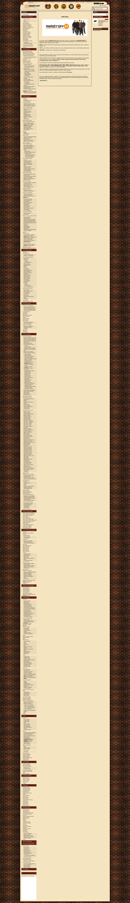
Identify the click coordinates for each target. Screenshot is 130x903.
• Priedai (25, 728)
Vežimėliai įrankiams (26, 493)
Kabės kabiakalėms (28, 262)
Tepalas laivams (26, 851)
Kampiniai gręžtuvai (27, 112)
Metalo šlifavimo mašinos (28, 128)
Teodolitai (24, 820)
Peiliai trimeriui (26, 556)
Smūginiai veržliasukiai (27, 36)
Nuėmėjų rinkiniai (27, 505)
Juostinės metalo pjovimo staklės (30, 176)
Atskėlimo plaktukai (27, 213)
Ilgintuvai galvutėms (28, 355)
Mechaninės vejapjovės (28, 575)
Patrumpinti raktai (27, 372)
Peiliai (24, 635)
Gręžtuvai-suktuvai (26, 18)
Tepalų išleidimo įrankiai (28, 459)
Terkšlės (26, 365)
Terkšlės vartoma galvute (29, 364)
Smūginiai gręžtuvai (26, 34)
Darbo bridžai (25, 804)
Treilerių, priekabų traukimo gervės (30, 478)
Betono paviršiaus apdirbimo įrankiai (29, 124)
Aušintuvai (25, 59)
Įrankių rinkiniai (26, 392)
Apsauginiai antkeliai (26, 788)
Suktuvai (25, 117)
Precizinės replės (27, 658)
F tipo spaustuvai (27, 670)
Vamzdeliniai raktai (27, 385)
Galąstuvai (25, 98)
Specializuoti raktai (27, 381)
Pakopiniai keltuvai (27, 482)
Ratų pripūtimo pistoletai (28, 270)
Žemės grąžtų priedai (27, 323)
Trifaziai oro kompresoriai (28, 254)
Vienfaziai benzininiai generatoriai (30, 309)
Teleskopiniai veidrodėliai (28, 633)
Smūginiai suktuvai (26, 35)
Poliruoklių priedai (27, 747)
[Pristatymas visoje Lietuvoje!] (27, 876)
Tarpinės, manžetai (26, 779)
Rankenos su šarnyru (28, 359)
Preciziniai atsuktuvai (27, 611)
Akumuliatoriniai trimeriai (28, 560)
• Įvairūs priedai (26, 750)
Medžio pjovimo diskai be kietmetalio (28, 739)
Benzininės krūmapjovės (28, 540)
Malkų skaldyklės (26, 546)
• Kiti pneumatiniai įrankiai (28, 286)
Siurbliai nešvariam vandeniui (29, 565)
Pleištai (25, 650)
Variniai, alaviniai (26, 652)
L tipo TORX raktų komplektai (29, 607)
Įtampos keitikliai (26, 489)
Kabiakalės (26, 259)
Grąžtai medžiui (26, 720)
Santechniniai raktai (27, 662)
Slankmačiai (25, 829)
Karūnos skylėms (27, 725)
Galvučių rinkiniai (27, 346)
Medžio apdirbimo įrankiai (27, 158)
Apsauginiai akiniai (26, 787)
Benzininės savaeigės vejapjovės (30, 571)
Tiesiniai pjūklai (25, 39)
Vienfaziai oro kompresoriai (28, 255)
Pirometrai (25, 815)
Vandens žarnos (27, 567)
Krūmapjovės (25, 312)
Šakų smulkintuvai (26, 316)
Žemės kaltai (25, 332)
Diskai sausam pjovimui (29, 155)
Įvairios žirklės (26, 694)
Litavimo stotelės (26, 233)
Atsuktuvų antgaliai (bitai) (27, 618)
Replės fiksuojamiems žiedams (29, 659)
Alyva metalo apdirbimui (28, 852)
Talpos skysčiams (27, 405)
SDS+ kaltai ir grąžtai (27, 727)
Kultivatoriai (25, 313)
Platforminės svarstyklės (28, 835)
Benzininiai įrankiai (27, 303)
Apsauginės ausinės (26, 789)
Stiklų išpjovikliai (26, 277)
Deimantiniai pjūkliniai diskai (29, 733)
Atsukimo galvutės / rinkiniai (29, 344)
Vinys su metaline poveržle (29, 706)
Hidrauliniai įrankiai (26, 480)
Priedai (25, 149)
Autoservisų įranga (27, 334)
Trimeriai (24, 47)
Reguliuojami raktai (27, 379)
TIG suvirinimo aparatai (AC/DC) (29, 54)
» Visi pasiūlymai (104, 27)
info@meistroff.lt (66, 77)
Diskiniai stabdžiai (27, 417)
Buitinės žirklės (26, 692)
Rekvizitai (82, 2)
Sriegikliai (25, 682)
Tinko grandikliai (26, 129)
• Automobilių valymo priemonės (28, 521)
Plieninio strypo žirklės (28, 137)
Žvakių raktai (26, 470)
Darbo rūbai (25, 785)
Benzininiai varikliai (27, 768)
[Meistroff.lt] (32, 6)
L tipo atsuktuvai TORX (28, 606)
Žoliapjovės (26, 328)
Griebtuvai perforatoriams (27, 771)
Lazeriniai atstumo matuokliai (28, 812)
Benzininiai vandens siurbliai (29, 563)
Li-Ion (25, 20)
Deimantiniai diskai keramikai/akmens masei (28, 738)
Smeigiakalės (26, 273)
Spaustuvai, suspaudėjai (28, 671)
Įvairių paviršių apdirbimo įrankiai (29, 121)
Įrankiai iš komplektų (27, 428)
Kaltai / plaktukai (26, 263)
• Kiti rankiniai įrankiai (26, 696)
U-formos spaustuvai (27, 672)
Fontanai (24, 534)
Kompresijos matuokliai (28, 435)
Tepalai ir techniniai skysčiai (28, 843)
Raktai (25, 350)
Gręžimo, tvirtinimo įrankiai (27, 107)
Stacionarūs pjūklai (27, 205)
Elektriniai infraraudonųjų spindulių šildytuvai (29, 594)
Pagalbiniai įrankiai (27, 443)
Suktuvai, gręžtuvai (27, 278)
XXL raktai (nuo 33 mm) (28, 388)
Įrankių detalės (26, 761)
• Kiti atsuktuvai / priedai (28, 616)
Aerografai (25, 252)
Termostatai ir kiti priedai (27, 593)
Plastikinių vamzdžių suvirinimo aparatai (29, 244)
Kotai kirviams (26, 644)
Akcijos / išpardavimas (27, 841)
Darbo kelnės (25, 796)
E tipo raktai (26, 369)
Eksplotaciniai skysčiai (27, 859)
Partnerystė (88, 2)
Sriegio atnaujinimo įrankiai (28, 684)
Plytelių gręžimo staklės (28, 147)
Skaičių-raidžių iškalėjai (28, 448)
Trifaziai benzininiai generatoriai (29, 306)
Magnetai (25, 631)
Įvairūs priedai (26, 629)
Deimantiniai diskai (27, 153)
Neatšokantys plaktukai (28, 646)
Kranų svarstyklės (27, 834)
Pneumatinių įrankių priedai (28, 288)
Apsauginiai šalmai (26, 790)
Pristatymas (52, 2)
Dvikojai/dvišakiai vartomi (28, 503)
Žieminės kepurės (26, 805)
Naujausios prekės (98, 29)
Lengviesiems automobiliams (29, 855)
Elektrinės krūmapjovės (28, 541)
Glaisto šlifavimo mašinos (28, 125)
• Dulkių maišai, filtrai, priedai (28, 524)
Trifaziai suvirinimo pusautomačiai (30, 92)
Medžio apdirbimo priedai (27, 757)
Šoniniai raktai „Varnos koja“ (29, 383)
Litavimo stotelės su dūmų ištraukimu (28, 235)
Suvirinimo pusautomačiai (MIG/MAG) (27, 90)
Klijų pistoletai (25, 29)
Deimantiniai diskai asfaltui (30, 154)
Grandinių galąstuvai (27, 100)
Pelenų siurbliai (25, 523)
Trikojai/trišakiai (26, 506)
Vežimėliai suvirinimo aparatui (29, 86)
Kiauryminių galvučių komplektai (29, 390)
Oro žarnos (26, 294)
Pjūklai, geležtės (26, 736)
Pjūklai (24, 638)
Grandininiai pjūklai (26, 311)
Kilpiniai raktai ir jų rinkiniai (29, 370)
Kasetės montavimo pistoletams (29, 710)
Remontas (71, 2)
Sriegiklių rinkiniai (27, 683)
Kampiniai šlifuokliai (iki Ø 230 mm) (30, 222)
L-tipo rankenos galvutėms (29, 356)
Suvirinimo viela (26, 68)
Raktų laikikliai (26, 378)
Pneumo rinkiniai (27, 269)
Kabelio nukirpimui (27, 693)
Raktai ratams (26, 445)
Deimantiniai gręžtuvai (28, 108)
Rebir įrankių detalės (26, 765)
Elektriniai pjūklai (27, 537)
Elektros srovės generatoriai (28, 305)
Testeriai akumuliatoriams (28, 406)
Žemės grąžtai (25, 320)
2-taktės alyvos (26, 847)
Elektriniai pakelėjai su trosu (29, 475)
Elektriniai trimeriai (27, 554)
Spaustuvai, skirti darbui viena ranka (29, 675)
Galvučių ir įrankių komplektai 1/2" (29, 348)
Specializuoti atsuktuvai (28, 614)
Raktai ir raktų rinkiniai (27, 336)
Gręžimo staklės (27, 175)
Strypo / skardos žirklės (27, 37)
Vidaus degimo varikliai (27, 766)
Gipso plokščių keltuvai (27, 623)
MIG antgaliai (26, 81)
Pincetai (24, 713)
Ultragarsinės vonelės (27, 522)
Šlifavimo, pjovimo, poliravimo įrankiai (29, 215)
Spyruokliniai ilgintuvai (28, 363)
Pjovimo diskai (26, 295)
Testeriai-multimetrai (26, 821)
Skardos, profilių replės (28, 663)
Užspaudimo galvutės (27, 754)
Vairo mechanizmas (27, 463)
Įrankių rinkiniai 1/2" (27, 394)
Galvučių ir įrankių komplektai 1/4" (30, 338)
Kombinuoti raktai (27, 371)
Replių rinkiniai (26, 660)
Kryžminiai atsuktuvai (27, 604)
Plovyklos (24, 583)
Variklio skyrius (26, 465)
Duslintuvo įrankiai (27, 419)
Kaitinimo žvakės (27, 433)
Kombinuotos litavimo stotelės (29, 234)
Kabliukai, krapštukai (26, 699)
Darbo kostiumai (26, 797)
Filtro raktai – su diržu (28, 424)
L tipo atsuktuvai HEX (27, 605)
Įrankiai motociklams (27, 430)
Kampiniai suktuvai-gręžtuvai (28, 27)
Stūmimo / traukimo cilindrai (29, 486)
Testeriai (24, 824)
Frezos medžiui (26, 719)
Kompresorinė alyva (27, 850)
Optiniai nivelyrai (26, 810)
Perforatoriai (25, 30)
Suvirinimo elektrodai (27, 64)
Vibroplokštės (25, 329)
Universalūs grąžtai (27, 729)
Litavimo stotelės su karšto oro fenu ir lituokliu (29, 240)
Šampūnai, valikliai (27, 867)
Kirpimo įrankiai (25, 135)
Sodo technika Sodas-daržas (29, 529)
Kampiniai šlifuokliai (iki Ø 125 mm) (30, 221)
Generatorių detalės (26, 763)
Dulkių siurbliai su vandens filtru (28, 514)
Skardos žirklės (26, 138)
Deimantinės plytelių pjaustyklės (29, 219)
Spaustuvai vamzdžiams (28, 676)
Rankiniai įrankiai (26, 597)
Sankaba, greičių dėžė (28, 447)
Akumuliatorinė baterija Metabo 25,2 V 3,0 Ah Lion (103, 21)
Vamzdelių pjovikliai (27, 499)
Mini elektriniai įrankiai (27, 181)
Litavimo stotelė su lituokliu (28, 238)
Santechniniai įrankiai (26, 242)
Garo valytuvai (25, 516)
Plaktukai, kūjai (25, 639)
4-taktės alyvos (26, 848)
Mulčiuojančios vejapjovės (28, 326)
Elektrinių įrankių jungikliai (27, 770)
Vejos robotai (26, 578)
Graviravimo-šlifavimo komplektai (30, 182)
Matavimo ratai (25, 818)
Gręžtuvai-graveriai (27, 183)
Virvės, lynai (25, 782)
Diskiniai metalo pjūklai (28, 200)
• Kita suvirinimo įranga (27, 58)
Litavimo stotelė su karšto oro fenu (30, 236)
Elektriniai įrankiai (26, 96)
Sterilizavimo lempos (26, 595)
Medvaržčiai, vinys (26, 777)
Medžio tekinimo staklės (28, 163)
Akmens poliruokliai (27, 217)
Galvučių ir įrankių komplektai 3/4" (30, 340)
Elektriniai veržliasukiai (27, 509)
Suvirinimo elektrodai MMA (29, 65)
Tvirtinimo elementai (27, 775)
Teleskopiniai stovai (26, 811)
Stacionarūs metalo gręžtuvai (29, 178)
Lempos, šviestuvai (26, 142)
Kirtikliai (25, 643)
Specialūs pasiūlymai (98, 16)
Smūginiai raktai (27, 380)
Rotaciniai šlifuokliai (27, 271)
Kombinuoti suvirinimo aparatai (28, 53)
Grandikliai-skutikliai (27, 127)
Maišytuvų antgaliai (26, 755)
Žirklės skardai (26, 695)
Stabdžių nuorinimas (27, 454)
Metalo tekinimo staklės (28, 177)
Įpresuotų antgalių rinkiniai (28, 620)
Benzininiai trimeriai (27, 553)
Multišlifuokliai (26, 228)
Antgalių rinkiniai (26, 619)
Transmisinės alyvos (27, 856)
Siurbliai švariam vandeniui (28, 566)
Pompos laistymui (27, 564)
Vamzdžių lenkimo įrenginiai (29, 245)
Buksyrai (25, 400)
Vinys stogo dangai (27, 708)
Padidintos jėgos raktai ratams (29, 442)
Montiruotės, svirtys (27, 438)
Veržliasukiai (26, 281)
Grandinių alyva (26, 849)
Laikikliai (25, 681)
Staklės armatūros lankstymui (28, 689)
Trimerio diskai (26, 742)
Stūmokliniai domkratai (28, 487)
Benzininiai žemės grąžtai (28, 322)
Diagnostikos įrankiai (27, 416)
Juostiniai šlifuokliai (27, 162)
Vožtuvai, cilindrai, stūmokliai (29, 468)
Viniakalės (25, 282)
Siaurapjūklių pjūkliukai (28, 741)
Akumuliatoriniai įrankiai (28, 16)
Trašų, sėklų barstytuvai (27, 581)
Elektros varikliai (26, 773)
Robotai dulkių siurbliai (27, 527)
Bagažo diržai (26, 399)
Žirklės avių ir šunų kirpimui (29, 141)
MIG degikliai (26, 72)
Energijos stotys (26, 472)
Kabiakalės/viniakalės (27, 246)
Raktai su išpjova (27, 376)
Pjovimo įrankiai (26, 197)
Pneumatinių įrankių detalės (29, 296)
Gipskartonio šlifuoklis (28, 126)
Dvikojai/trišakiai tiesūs (28, 504)
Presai (25, 485)
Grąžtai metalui (26, 721)
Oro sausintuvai (26, 592)
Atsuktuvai (25, 599)
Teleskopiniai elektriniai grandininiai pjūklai (29, 580)
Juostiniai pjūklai (26, 201)
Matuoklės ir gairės (26, 817)
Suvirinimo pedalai (27, 79)
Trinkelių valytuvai (26, 582)
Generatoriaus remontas (28, 426)
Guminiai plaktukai (27, 641)
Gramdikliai (26, 427)
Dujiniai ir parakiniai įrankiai (28, 700)
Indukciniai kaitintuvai (27, 60)
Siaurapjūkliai (25, 38)
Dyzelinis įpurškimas (27, 418)
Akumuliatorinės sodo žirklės (28, 533)
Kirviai (25, 642)
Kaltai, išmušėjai (26, 434)
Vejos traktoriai (25, 319)
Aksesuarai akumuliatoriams (29, 398)
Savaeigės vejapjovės (28, 327)
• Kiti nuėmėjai (26, 507)
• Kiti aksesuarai (26, 408)
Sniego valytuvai (26, 550)
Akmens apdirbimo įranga (27, 143)
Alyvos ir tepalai (26, 845)
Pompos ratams (26, 404)
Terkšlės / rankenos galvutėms (29, 352)
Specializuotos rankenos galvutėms (28, 362)
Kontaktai (77, 2)
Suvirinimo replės (27, 665)
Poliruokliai (25, 225)
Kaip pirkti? (64, 2)
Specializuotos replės (27, 452)
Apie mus (46, 2)
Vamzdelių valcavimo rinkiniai (29, 500)
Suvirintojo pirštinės (27, 87)
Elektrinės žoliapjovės (28, 574)
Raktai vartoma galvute (28, 377)
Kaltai (25, 722)
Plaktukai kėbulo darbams (28, 649)
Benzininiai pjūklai (27, 536)
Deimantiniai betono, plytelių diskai (30, 732)
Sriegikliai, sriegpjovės (27, 679)
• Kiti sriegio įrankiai (27, 688)
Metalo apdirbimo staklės (27, 172)
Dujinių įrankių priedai (27, 702)
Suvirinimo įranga (26, 49)
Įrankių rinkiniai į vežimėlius (28, 391)
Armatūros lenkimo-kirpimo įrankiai (30, 136)
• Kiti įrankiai (26, 471)
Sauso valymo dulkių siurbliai (28, 518)
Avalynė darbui (25, 791)
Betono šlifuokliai (27, 218)
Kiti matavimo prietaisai (27, 826)
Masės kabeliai (27, 73)
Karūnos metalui (26, 723)
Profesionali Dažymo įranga (28, 301)
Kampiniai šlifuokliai (26, 28)
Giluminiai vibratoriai (26, 23)
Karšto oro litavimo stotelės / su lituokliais (29, 196)
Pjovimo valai (26, 557)
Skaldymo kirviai (27, 651)
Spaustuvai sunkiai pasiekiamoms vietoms (30, 677)
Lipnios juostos (25, 759)
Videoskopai (25, 825)
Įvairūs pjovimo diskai (27, 734)
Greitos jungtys (26, 289)
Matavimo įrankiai (26, 807)
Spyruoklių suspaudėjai (28, 453)
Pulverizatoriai (25, 300)
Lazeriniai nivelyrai (26, 809)
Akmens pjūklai (26, 209)
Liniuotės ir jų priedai (26, 828)
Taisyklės (59, 2)
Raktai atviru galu (27, 375)
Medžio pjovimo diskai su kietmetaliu (28, 740)
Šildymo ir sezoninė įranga (28, 585)
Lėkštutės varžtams (27, 632)
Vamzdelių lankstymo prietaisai (29, 498)
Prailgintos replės (27, 657)
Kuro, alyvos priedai (27, 864)
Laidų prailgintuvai (26, 756)
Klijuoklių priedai (26, 133)
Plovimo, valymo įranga (27, 511)
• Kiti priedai (26, 298)
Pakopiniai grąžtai (27, 726)
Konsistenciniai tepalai (27, 858)
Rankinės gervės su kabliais (29, 477)
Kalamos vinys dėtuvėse (28, 705)
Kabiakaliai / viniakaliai (27, 624)
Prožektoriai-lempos (26, 31)
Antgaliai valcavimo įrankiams (29, 495)
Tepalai (25, 297)
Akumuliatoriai (26, 42)
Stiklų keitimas (26, 456)
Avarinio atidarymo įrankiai (28, 413)
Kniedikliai (24, 625)
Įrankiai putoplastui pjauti (27, 120)
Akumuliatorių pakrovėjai (27, 396)
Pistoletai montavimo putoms (28, 636)
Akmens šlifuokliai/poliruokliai (29, 146)
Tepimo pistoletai (27, 461)
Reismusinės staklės (27, 166)
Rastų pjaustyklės (27, 203)
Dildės (25, 746)
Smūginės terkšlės (27, 276)
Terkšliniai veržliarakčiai (28, 384)
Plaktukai (25, 647)
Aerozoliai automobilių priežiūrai (29, 863)
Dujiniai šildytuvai (26, 588)
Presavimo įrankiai (27, 444)
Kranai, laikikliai (26, 437)
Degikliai (25, 711)
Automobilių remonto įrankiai (28, 410)
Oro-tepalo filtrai (26, 293)
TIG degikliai (26, 75)
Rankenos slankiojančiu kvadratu (30, 358)
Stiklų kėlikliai (26, 457)
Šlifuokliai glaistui (27, 226)
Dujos (25, 712)
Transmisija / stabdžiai (28, 462)
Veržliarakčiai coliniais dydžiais (30, 386)
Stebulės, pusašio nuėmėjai (29, 455)
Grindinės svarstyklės (28, 833)
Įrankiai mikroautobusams (28, 429)
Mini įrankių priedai (27, 185)
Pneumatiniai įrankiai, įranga (28, 257)
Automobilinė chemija (26, 862)
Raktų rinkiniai (26, 342)
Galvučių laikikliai (27, 354)
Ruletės (24, 819)
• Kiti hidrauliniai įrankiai (28, 488)
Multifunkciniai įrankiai (27, 188)
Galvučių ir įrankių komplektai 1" (30, 349)
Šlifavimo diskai (27, 151)
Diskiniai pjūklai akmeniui (28, 148)
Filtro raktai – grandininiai (28, 420)
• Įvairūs (24, 783)
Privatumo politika (96, 2)
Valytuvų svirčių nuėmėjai (28, 464)
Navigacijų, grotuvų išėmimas (29, 439)
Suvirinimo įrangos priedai (27, 63)
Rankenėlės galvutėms (28, 357)
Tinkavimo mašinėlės (27, 230)
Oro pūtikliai (26, 268)
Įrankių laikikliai (26, 628)
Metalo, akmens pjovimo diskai (29, 735)
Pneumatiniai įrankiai (27, 250)
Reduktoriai (26, 85)
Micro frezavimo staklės (28, 184)
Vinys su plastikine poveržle (29, 707)
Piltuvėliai (25, 403)
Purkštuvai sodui (26, 547)
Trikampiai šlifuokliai (27, 170)
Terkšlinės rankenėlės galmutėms (28, 366)
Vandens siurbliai (26, 318)
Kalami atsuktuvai (27, 603)
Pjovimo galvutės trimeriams (29, 558)
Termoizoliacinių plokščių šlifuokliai (30, 229)
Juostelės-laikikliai (27, 630)
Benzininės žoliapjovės (28, 573)
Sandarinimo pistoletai (28, 272)
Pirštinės (24, 794)
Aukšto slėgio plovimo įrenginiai (28, 513)
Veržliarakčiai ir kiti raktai (28, 368)
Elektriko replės (26, 656)
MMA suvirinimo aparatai (27, 51)
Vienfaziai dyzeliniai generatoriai (29, 310)
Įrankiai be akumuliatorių (27, 25)
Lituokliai (24, 232)
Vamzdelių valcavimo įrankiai (28, 494)
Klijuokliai (24, 131)
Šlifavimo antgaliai (27, 748)
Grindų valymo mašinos (27, 526)
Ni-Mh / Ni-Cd (26, 21)
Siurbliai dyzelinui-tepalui (27, 492)
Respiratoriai (25, 800)
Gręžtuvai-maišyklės (27, 111)
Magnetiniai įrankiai (26, 626)
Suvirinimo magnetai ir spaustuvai (30, 88)
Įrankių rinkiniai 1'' (27, 393)
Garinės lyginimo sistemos (27, 515)
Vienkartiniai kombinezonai (27, 799)
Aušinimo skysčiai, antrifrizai (29, 860)
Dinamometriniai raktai (28, 343)
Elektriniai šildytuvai (26, 589)
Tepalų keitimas (26, 460)
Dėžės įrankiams (26, 753)
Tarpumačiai (25, 830)
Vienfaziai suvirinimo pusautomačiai (30, 57)
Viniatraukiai (26, 653)
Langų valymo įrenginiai (27, 525)
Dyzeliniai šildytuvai (26, 587)
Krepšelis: (97, 8)
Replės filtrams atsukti (28, 446)
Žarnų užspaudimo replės (28, 469)
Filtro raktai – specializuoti (28, 421)
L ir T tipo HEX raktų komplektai (29, 608)
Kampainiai (25, 827)
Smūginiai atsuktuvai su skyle (29, 613)
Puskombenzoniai (26, 795)
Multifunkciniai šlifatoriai (28, 164)
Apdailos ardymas (27, 411)
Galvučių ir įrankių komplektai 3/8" (30, 339)
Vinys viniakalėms (27, 285)
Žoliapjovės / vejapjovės (27, 324)
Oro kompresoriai (26, 253)
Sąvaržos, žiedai (26, 778)
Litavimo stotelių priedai (28, 239)
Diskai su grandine (27, 743)
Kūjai (24, 645)
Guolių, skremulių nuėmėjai (28, 501)
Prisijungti (104, 5)
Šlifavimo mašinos (27, 179)
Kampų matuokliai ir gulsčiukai (28, 816)
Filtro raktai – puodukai (28, 422)
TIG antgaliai (26, 82)
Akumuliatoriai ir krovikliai (27, 40)
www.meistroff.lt (43, 54)
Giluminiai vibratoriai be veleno (29, 103)
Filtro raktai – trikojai (27, 425)
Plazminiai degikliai (27, 74)
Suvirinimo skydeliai (26, 61)
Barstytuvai (25, 330)
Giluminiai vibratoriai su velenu (29, 104)
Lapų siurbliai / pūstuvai (27, 545)
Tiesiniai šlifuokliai (27, 227)
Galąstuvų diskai (26, 758)
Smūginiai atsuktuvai (27, 612)
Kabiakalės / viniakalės (27, 26)
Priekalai (25, 678)
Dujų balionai (25, 869)
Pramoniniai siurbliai (26, 517)
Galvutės (26, 345)
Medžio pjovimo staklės (28, 202)
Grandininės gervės (27, 476)
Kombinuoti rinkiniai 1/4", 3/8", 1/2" (30, 337)
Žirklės (24, 690)
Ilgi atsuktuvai (26, 602)
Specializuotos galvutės (28, 451)
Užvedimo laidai (26, 407)
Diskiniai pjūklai (25, 22)
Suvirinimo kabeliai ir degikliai (29, 69)
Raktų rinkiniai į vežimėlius (28, 351)
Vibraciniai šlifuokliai (27, 171)
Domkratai (25, 481)
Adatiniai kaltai (26, 258)
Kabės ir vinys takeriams (28, 290)
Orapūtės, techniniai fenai (27, 192)
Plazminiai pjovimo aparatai (28, 52)
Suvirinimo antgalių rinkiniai (28, 80)
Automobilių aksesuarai (27, 397)
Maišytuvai (26, 113)
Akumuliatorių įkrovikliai (28, 43)
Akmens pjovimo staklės (28, 145)
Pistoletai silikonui (26, 637)
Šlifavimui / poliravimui (27, 745)
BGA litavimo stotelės (27, 241)
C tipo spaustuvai (27, 669)
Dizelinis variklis (26, 767)
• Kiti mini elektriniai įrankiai (28, 187)
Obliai (25, 165)
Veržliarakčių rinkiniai (28, 387)
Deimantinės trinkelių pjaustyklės (30, 220)
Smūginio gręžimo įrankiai (27, 211)
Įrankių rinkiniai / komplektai (28, 44)
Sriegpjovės (26, 685)
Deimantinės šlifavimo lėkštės (29, 152)
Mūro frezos (26, 223)
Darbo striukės (25, 798)
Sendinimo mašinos (27, 167)
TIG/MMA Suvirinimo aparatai (28, 55)
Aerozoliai (25, 78)
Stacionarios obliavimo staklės (29, 168)
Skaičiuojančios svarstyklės (29, 836)
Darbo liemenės (26, 803)
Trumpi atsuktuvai (27, 615)
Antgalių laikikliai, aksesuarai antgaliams (29, 621)
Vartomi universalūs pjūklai (28, 208)
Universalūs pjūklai (27, 210)
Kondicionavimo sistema (28, 436)
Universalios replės (27, 666)
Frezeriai (25, 159)
